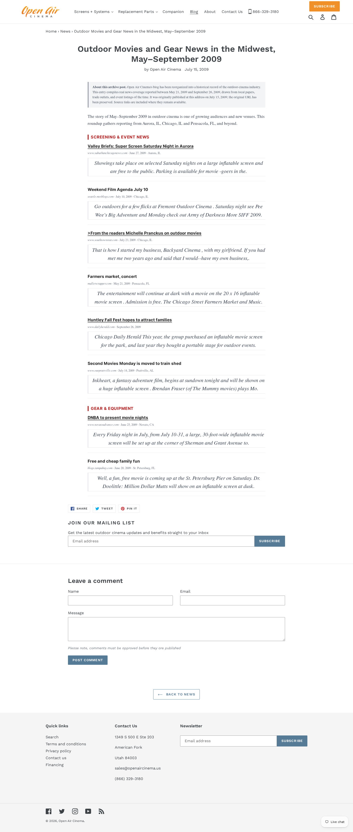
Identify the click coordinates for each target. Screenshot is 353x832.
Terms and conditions (66, 744)
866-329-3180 (265, 11)
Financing (55, 765)
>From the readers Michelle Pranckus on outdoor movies (144, 233)
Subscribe (324, 6)
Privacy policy (58, 751)
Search (52, 737)
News (65, 31)
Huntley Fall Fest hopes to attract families (130, 319)
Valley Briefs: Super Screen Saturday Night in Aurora (141, 146)
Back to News (180, 694)
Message (76, 613)
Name (73, 591)
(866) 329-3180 (129, 778)
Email (185, 591)
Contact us (56, 758)
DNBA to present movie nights (118, 417)
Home (51, 31)
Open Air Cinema (71, 821)
